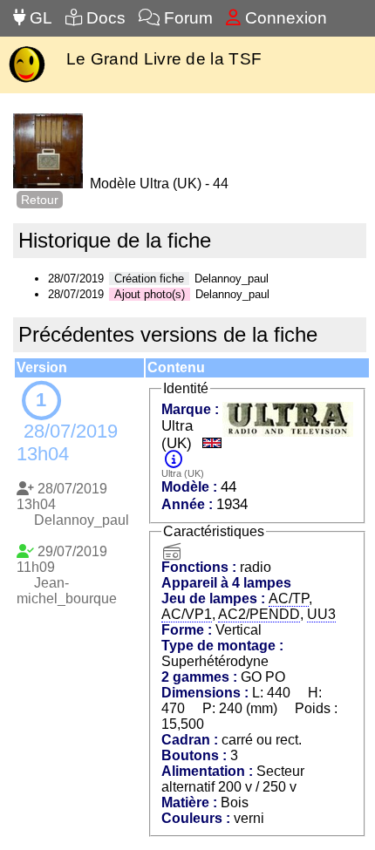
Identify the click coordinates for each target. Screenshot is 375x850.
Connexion (284, 18)
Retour (39, 200)
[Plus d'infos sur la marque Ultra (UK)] (173, 459)
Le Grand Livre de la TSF (164, 59)
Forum (186, 18)
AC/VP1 (186, 614)
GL (38, 18)
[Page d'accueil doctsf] (26, 80)
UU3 (321, 614)
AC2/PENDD (259, 614)
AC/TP (289, 598)
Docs (104, 18)
